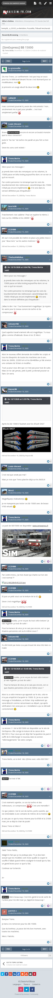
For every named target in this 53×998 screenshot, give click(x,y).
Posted (18, 71)
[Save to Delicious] (18, 974)
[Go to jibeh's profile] (4, 752)
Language (16, 984)
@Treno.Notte (13, 132)
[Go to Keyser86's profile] (4, 390)
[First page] (3, 61)
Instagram (20, 989)
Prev (8, 61)
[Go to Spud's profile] (4, 843)
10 (50, 955)
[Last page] (50, 61)
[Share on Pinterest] (34, 974)
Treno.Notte (9, 50)
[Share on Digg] (14, 974)
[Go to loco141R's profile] (4, 207)
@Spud (5, 897)
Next (44, 61)
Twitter (26, 989)
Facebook (32, 989)
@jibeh (5, 779)
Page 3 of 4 (26, 61)
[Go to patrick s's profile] (4, 912)
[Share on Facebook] (6, 974)
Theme (26, 984)
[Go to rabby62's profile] (4, 99)
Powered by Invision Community (26, 994)
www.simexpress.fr (40, 525)
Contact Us (36, 984)
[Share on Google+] (10, 974)
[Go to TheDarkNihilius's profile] (4, 258)
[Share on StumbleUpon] (26, 974)
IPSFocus (31, 981)
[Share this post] (49, 71)
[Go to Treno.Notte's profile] (4, 159)
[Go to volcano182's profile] (4, 325)
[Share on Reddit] (22, 974)
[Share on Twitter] (2, 974)
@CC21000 (7, 621)
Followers (24, 955)
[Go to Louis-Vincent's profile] (4, 125)
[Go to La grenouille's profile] (4, 69)
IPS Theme (22, 981)
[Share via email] (30, 974)
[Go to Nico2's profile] (4, 491)
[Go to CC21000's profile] (4, 230)
